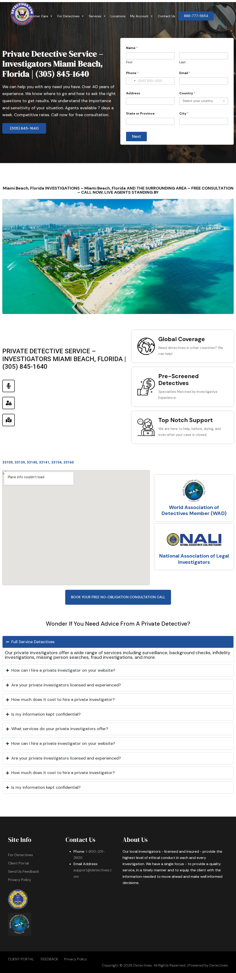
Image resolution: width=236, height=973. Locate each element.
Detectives (218, 965)
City (184, 113)
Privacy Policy (19, 879)
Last (182, 62)
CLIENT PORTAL (21, 959)
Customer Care (36, 16)
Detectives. (143, 965)
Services (95, 16)
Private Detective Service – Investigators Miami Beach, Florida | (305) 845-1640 (52, 63)
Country (187, 93)
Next (136, 136)
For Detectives (68, 16)
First (129, 62)
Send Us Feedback (23, 871)
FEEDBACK (49, 959)
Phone (132, 73)
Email (184, 73)
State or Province (140, 113)
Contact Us (166, 16)
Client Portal (18, 863)
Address (133, 93)
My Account (139, 16)
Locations (118, 16)
